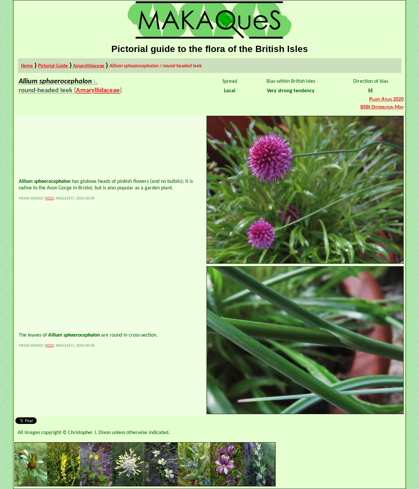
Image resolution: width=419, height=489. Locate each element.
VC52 (50, 199)
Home (27, 66)
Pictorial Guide (53, 66)
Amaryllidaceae (88, 66)
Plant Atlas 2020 (386, 99)
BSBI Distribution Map (382, 107)
